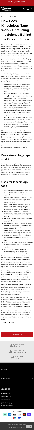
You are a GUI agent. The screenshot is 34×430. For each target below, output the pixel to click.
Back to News (18, 334)
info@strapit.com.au (8, 405)
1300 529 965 (6, 396)
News (6, 14)
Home (2, 14)
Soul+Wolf (22, 427)
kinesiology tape (13, 297)
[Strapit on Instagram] (2, 389)
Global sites (5, 382)
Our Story (4, 369)
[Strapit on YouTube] (6, 389)
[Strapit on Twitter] (9, 389)
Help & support (6, 378)
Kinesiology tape (5, 16)
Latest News (5, 373)
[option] (17, 2)
